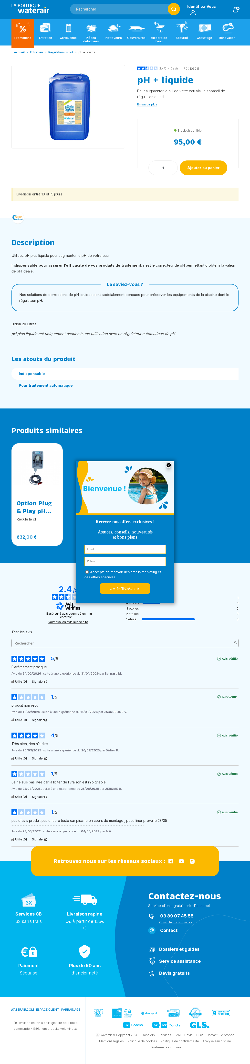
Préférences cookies (166, 1047)
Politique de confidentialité (180, 1041)
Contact (168, 930)
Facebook (171, 861)
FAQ (178, 1035)
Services (164, 1035)
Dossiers (148, 1035)
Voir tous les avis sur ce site (68, 622)
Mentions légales (111, 1041)
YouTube (181, 861)
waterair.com (22, 1009)
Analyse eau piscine (217, 1041)
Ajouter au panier (203, 167)
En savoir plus (147, 104)
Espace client (47, 1009)
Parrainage (70, 1009)
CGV (199, 1035)
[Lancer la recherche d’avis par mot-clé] (235, 643)
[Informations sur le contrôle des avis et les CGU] (91, 614)
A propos (227, 1035)
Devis (188, 1035)
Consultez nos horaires (175, 922)
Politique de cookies (142, 1041)
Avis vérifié (230, 658)
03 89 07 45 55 (177, 915)
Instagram (192, 861)
